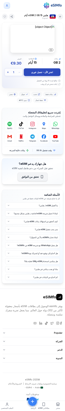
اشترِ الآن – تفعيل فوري (42, 72)
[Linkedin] (40, 323)
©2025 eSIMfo (32, 379)
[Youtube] (35, 323)
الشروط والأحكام (15, 383)
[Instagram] (57, 323)
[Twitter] (52, 323)
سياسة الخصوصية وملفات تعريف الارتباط (41, 383)
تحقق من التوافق (30, 176)
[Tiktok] (46, 323)
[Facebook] (60, 323)
